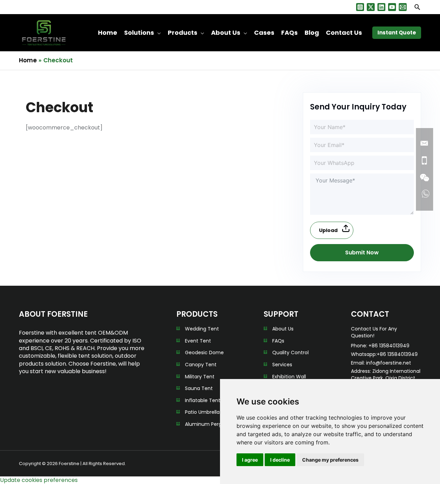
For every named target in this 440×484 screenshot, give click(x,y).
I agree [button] (250, 460)
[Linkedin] (381, 7)
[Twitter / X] (371, 7)
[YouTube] (392, 7)
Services (282, 364)
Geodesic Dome (204, 352)
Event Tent (198, 340)
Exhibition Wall (289, 376)
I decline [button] (280, 460)
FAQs (278, 340)
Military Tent (199, 376)
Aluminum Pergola (207, 424)
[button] (417, 7)
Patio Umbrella (202, 412)
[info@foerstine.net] (403, 7)
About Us (283, 328)
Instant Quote (396, 32)
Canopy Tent (201, 364)
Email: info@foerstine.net (381, 362)
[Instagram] (360, 7)
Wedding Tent (202, 328)
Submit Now (362, 252)
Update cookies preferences (39, 480)
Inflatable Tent (202, 400)
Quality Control (290, 352)
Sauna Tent (199, 388)
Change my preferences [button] (330, 460)
